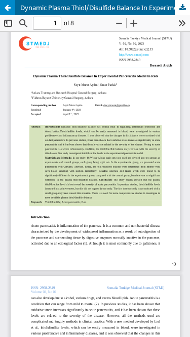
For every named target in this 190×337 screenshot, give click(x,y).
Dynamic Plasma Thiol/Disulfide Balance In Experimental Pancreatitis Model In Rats (105, 7)
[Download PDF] (182, 7)
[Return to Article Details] (7, 7)
